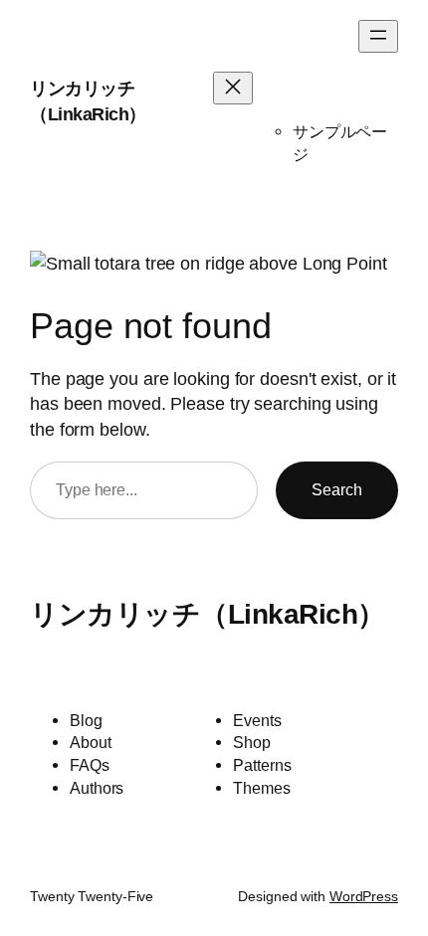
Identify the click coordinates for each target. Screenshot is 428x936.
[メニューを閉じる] (233, 88)
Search (337, 489)
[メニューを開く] (378, 36)
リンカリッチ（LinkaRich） (207, 614)
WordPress (363, 896)
